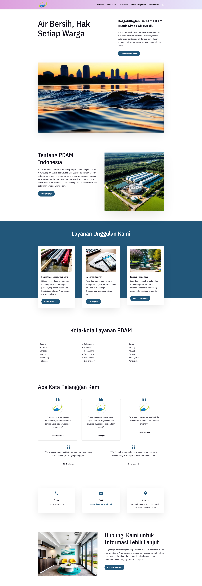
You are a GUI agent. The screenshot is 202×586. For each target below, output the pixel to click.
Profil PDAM (112, 5)
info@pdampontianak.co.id (101, 504)
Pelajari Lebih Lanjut (129, 53)
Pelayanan (124, 5)
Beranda (100, 5)
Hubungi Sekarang (114, 567)
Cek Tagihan (93, 301)
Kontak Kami (154, 5)
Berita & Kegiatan (138, 5)
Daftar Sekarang (50, 301)
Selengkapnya (46, 194)
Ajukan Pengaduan (140, 298)
